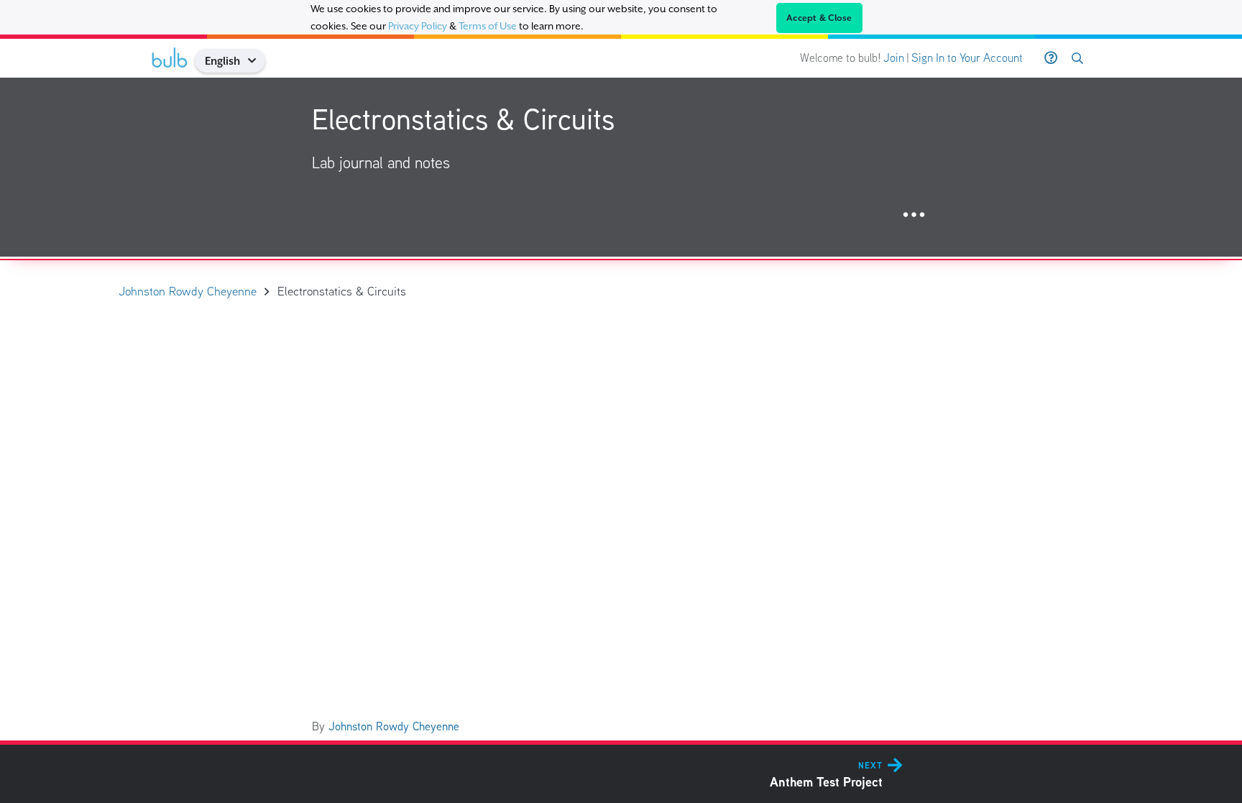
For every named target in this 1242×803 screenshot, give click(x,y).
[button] (256, 61)
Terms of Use (488, 26)
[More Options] (914, 215)
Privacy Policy (417, 26)
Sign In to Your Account (967, 58)
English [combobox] (222, 61)
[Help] (1051, 58)
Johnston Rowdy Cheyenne (393, 726)
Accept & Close (819, 18)
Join (893, 58)
